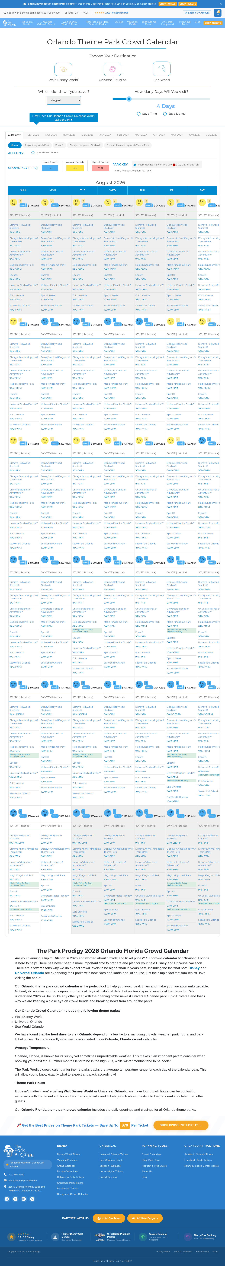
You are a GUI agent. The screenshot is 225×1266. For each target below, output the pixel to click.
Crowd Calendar (66, 1165)
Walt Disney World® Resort (70, 22)
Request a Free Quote (154, 1165)
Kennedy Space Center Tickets (201, 1165)
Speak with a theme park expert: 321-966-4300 (33, 12)
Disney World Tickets (68, 1154)
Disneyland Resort (149, 22)
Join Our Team (111, 1218)
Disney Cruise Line (67, 1171)
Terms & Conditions (182, 1251)
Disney (194, 968)
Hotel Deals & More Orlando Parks (97, 22)
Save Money (177, 113)
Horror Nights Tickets (111, 1171)
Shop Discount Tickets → (181, 1125)
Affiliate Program (147, 1218)
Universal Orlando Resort (46, 22)
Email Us (73, 12)
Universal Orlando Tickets (113, 1154)
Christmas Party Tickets (70, 1182)
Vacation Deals (132, 22)
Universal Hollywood (167, 22)
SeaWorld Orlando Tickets (198, 1154)
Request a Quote (27, 22)
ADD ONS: (16, 153)
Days (168, 106)
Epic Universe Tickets (111, 1160)
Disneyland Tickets (67, 1188)
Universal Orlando (29, 973)
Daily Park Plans (151, 1160)
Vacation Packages (67, 1160)
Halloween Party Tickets (70, 1177)
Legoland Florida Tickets (198, 1160)
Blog (197, 21)
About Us (147, 1171)
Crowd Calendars (151, 1154)
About (215, 1251)
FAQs (86, 12)
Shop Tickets (188, 3)
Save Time (149, 113)
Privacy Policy (163, 1251)
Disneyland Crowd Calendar (72, 1194)
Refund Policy (202, 1251)
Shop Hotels (167, 3)
